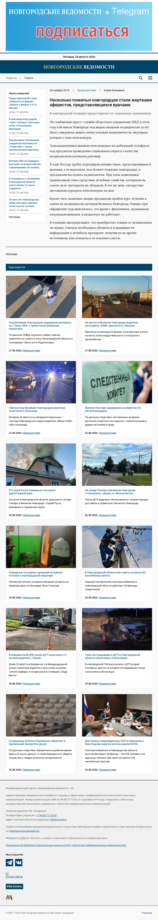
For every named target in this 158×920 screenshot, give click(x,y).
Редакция (147, 913)
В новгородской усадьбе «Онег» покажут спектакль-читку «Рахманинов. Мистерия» (24, 124)
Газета (28, 78)
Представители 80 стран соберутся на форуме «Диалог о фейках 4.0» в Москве (23, 103)
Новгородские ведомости (24, 831)
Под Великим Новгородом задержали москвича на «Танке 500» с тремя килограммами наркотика (24, 145)
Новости (11, 78)
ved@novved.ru (58, 819)
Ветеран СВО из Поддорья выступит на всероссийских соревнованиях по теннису (25, 164)
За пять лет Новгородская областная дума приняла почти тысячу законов (24, 203)
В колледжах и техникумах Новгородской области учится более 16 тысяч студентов (24, 183)
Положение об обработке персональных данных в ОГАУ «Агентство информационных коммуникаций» (66, 845)
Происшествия (86, 90)
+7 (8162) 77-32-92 (46, 815)
